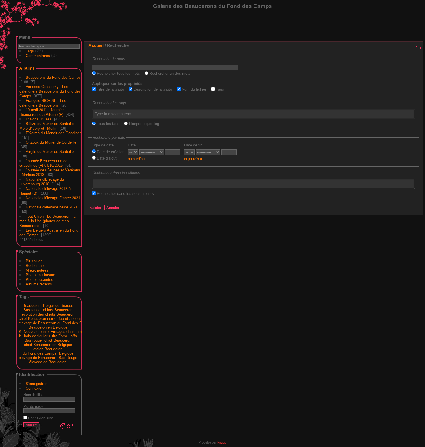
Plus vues (34, 261)
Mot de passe (34, 406)
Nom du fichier (193, 89)
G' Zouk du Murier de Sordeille (51, 142)
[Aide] (418, 46)
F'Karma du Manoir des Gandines (54, 133)
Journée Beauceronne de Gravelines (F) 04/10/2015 (43, 163)
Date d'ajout (106, 158)
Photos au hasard (40, 275)
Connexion (34, 388)
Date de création (110, 152)
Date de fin (193, 145)
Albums (27, 68)
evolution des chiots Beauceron (48, 314)
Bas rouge (33, 340)
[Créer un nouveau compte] (62, 426)
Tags (30, 51)
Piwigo (221, 442)
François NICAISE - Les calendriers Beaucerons (42, 102)
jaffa (73, 336)
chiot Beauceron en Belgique (48, 344)
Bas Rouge (68, 358)
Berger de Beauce (58, 305)
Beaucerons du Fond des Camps (53, 77)
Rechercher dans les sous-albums (125, 193)
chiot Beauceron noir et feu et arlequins (51, 318)
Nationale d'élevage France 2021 (53, 198)
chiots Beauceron (57, 310)
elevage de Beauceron (37, 358)
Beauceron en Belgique (48, 327)
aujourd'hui (136, 159)
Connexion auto (40, 418)
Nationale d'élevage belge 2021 (51, 207)
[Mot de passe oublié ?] (69, 426)
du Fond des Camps (39, 353)
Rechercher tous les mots (118, 73)
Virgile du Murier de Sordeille (50, 151)
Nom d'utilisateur (36, 395)
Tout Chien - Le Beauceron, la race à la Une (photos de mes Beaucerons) (47, 221)
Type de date (103, 145)
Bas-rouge (31, 310)
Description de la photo (152, 89)
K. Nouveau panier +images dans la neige (54, 331)
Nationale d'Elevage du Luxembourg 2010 (41, 181)
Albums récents (39, 284)
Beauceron (31, 305)
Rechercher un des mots (169, 73)
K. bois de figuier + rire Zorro (43, 336)
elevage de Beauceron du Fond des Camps (55, 323)
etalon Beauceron (47, 349)
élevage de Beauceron (47, 362)
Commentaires (38, 56)
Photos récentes (39, 279)
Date (132, 145)
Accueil (96, 45)
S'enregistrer (36, 384)
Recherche (35, 265)
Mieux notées (37, 270)
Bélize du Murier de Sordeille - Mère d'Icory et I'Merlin (47, 126)
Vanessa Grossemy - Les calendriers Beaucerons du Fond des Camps (50, 91)
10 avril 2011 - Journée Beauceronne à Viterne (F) (41, 112)
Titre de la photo (110, 89)
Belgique (66, 353)
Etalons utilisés (38, 119)
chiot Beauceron (57, 340)
